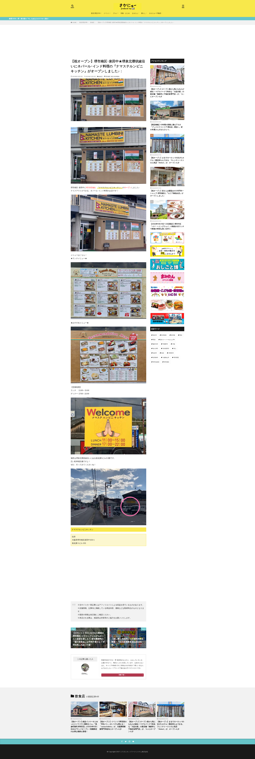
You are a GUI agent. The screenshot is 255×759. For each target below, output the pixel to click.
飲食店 (92, 22)
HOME (74, 22)
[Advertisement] (127, 40)
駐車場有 (116, 76)
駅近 (181, 335)
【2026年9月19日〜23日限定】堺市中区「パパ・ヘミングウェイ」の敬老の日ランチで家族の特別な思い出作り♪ (167, 226)
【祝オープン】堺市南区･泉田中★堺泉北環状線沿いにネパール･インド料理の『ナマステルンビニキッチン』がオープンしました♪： (135, 22)
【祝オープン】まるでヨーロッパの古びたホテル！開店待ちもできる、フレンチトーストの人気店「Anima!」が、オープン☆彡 (167, 160)
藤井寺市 (155, 344)
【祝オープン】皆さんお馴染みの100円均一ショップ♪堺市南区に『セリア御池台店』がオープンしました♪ (167, 193)
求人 (175, 348)
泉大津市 (155, 348)
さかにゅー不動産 (155, 13)
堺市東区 (166, 362)
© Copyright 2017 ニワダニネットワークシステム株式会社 (127, 752)
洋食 (173, 344)
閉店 (154, 339)
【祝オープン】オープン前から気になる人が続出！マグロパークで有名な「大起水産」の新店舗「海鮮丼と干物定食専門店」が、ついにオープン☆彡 (167, 92)
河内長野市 (166, 348)
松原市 (155, 353)
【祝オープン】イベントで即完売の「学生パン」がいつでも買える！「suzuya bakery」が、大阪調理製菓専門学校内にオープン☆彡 (113, 725)
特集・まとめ (125, 13)
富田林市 (155, 357)
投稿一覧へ (122, 675)
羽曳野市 (165, 344)
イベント (107, 13)
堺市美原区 (156, 362)
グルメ (115, 13)
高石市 (155, 335)
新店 (112, 76)
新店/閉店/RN (95, 13)
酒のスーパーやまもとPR (167, 339)
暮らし (143, 13)
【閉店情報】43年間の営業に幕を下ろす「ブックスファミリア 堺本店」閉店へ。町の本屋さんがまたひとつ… (166, 127)
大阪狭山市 (166, 357)
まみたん (135, 13)
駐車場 (173, 335)
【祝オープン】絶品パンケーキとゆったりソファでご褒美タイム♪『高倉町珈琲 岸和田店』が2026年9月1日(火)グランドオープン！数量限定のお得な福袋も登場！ (84, 726)
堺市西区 (176, 357)
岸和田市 (171, 353)
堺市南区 (107, 76)
